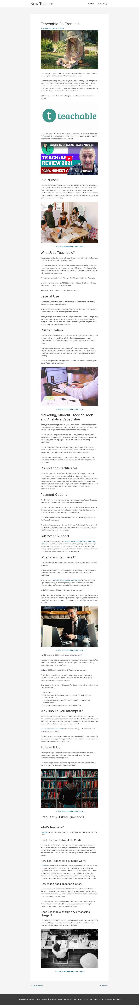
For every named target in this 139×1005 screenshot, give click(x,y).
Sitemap (45, 999)
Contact (91, 4)
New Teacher (41, 3)
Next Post (104, 986)
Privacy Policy (102, 4)
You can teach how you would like (53, 729)
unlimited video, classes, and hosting (66, 580)
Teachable (44, 832)
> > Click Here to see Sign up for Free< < (69, 247)
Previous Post (37, 986)
